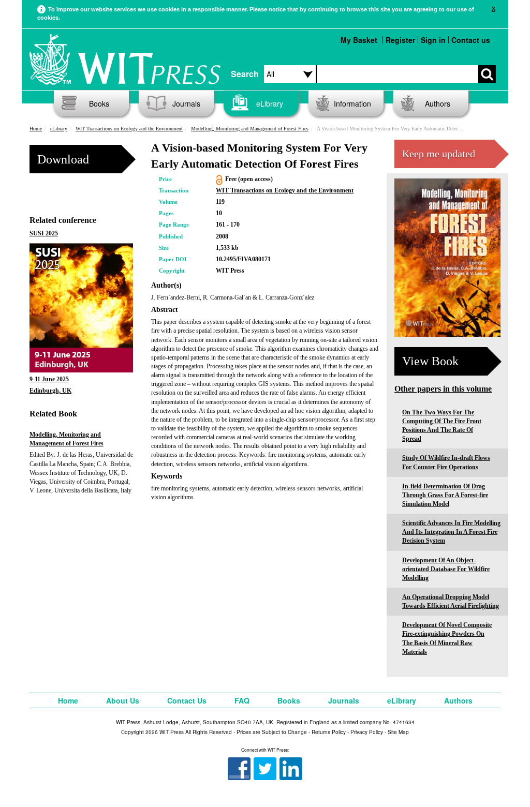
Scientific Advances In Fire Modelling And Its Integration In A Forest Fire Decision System (451, 531)
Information (352, 103)
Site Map (398, 732)
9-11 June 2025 (49, 379)
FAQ (241, 700)
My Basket (359, 40)
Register (400, 40)
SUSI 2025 (44, 233)
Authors (437, 103)
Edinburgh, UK (50, 390)
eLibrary (269, 103)
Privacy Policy (366, 732)
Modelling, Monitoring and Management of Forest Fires (249, 128)
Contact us (470, 40)
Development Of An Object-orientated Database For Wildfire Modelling (446, 569)
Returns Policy (329, 732)
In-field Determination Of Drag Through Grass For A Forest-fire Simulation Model (445, 495)
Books (99, 103)
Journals (186, 103)
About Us (122, 700)
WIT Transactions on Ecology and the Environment (129, 128)
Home (36, 128)
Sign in (433, 40)
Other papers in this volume (443, 388)
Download (63, 159)
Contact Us (187, 700)
